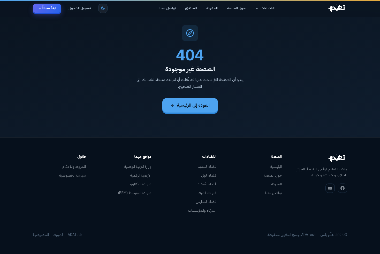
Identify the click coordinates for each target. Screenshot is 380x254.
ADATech (75, 234)
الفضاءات (268, 8)
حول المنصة (236, 8)
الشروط (58, 234)
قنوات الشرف (206, 193)
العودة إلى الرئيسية (193, 105)
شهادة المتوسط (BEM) (134, 193)
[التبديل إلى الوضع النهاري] (103, 8)
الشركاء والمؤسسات (202, 210)
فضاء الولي (208, 175)
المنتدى (191, 8)
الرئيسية (276, 166)
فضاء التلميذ (207, 166)
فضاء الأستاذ (207, 184)
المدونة (212, 8)
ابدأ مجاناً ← (47, 8)
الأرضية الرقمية (140, 175)
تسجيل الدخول (80, 8)
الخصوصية (41, 234)
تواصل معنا (167, 8)
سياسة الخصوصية (72, 175)
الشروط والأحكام (74, 166)
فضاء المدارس (206, 201)
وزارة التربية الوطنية (137, 166)
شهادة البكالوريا (140, 184)
